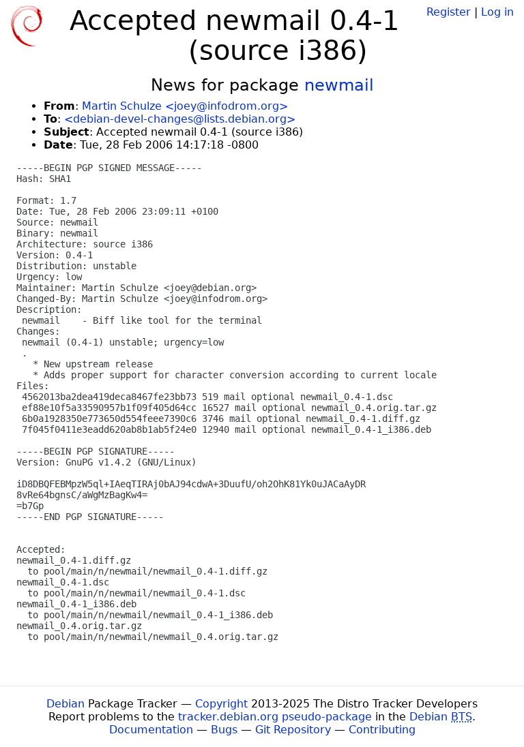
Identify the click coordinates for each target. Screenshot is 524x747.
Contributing (382, 729)
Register (448, 11)
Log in (497, 11)
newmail (339, 85)
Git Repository (293, 729)
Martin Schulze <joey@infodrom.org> (185, 106)
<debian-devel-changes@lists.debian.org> (179, 118)
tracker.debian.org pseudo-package (275, 716)
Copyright (221, 703)
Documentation (151, 729)
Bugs (224, 729)
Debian (65, 703)
